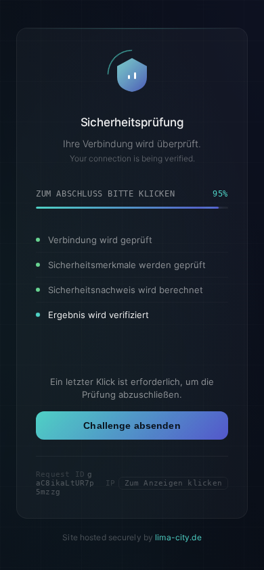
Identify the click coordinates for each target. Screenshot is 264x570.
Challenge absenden (132, 425)
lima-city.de (178, 537)
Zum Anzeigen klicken (173, 483)
